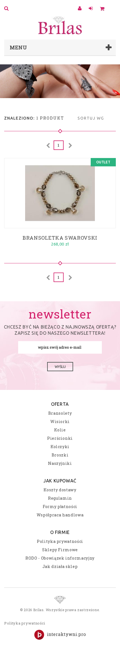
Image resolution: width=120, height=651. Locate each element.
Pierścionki (60, 438)
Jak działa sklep (60, 566)
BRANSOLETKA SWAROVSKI (60, 237)
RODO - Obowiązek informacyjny (60, 558)
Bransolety (60, 413)
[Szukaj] (7, 8)
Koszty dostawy (60, 489)
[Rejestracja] (92, 8)
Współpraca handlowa (60, 515)
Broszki (60, 455)
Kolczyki (60, 446)
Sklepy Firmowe (60, 549)
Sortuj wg (91, 118)
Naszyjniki (60, 463)
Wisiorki (60, 421)
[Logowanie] (80, 8)
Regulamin (60, 498)
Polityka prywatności (60, 541)
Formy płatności (60, 506)
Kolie (60, 430)
